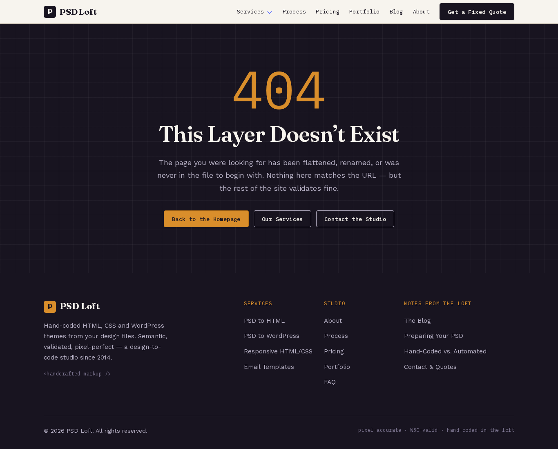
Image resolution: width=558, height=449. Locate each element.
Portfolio (364, 11)
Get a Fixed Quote (477, 12)
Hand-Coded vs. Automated (445, 351)
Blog (396, 11)
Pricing (327, 11)
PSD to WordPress (271, 336)
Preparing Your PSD (433, 336)
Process (294, 11)
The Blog (417, 320)
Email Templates (269, 367)
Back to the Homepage (206, 219)
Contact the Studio (355, 219)
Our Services (282, 219)
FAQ (330, 382)
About (421, 11)
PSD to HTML (264, 320)
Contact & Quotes (430, 367)
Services (250, 11)
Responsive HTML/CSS (278, 351)
